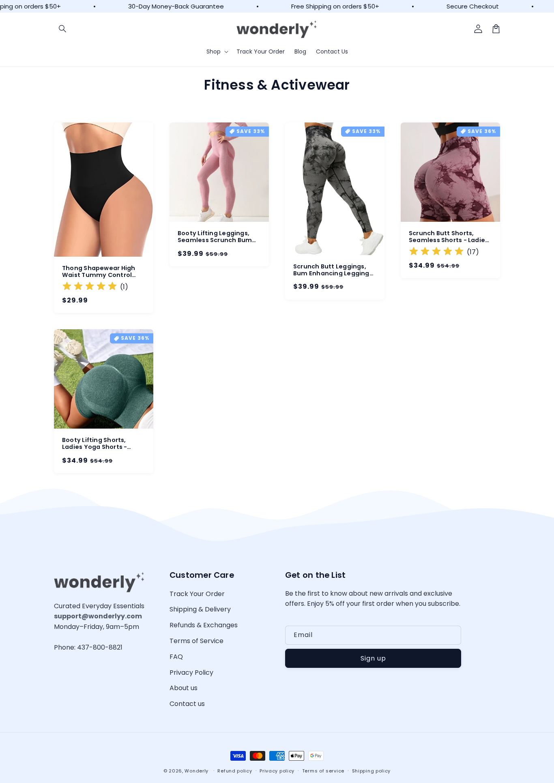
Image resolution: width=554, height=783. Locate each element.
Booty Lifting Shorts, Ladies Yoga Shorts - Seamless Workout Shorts (103, 443)
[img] (89, 287)
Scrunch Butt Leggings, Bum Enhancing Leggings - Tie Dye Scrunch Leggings (333, 270)
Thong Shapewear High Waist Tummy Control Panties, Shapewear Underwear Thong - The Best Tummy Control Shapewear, (99, 272)
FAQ (176, 656)
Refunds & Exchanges (204, 625)
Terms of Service (196, 641)
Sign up (373, 658)
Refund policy (234, 771)
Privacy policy (277, 771)
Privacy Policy (191, 672)
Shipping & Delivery (200, 609)
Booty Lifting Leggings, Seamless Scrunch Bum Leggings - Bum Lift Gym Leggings (216, 237)
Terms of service (323, 771)
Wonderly (196, 771)
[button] (63, 29)
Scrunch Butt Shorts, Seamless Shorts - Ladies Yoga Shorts (448, 237)
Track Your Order (197, 594)
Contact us (187, 703)
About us (184, 688)
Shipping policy (371, 771)
